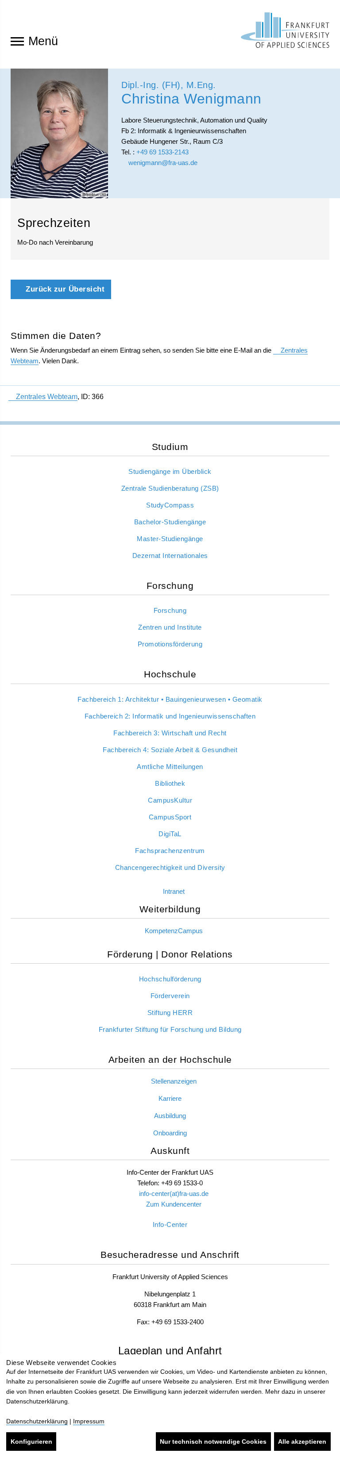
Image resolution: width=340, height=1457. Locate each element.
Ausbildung (170, 1115)
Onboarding (170, 1133)
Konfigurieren (31, 1441)
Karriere (170, 1098)
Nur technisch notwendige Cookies (213, 1441)
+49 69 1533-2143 (162, 152)
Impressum (88, 1421)
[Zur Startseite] (285, 30)
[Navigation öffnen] (17, 41)
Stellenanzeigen (174, 1081)
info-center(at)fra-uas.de (174, 1193)
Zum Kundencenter (173, 1204)
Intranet (174, 891)
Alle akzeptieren (302, 1441)
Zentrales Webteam (46, 396)
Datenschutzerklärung (37, 1421)
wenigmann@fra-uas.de (162, 162)
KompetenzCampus (174, 930)
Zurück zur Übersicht (64, 289)
